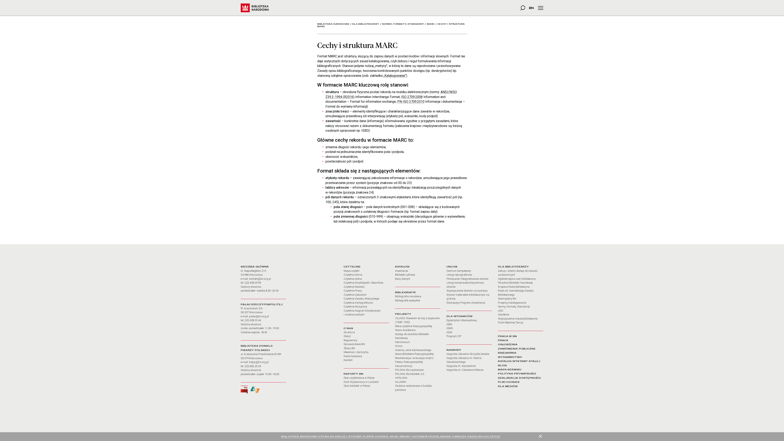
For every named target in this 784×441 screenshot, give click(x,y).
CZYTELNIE (352, 266)
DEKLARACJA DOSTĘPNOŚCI (519, 378)
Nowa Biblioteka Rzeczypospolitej (414, 353)
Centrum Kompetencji (459, 270)
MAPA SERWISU (509, 369)
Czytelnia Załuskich (355, 294)
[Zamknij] (540, 436)
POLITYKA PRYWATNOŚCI (517, 373)
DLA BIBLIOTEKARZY (513, 266)
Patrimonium (402, 342)
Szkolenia (503, 314)
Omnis (399, 345)
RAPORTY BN (353, 373)
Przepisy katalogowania (512, 302)
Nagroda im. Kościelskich (461, 366)
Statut (347, 336)
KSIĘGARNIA (507, 352)
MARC (431, 24)
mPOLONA (401, 377)
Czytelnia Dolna (353, 278)
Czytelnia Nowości (354, 286)
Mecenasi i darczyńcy (356, 352)
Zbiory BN (349, 348)
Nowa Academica (405, 330)
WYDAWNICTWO (510, 357)
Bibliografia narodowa (408, 296)
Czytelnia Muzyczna (355, 306)
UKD (500, 310)
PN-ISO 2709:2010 (410, 102)
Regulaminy (350, 340)
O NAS (348, 328)
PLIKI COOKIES (509, 382)
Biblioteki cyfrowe (405, 274)
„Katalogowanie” (394, 76)
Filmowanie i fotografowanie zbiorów (468, 278)
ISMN (450, 328)
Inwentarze (401, 270)
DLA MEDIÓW (508, 386)
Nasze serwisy (403, 366)
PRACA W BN (507, 336)
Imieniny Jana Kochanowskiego (413, 350)
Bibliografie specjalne (407, 300)
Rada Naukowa (353, 356)
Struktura (349, 332)
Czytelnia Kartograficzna (358, 302)
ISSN (449, 332)
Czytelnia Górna (353, 274)
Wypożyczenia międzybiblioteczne (517, 318)
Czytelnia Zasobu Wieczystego (361, 298)
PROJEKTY (403, 314)
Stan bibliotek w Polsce (357, 385)
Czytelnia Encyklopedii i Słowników (363, 282)
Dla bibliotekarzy (365, 24)
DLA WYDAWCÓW (460, 316)
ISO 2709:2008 (412, 97)
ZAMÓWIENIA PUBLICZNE (517, 348)
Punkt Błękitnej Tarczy (510, 322)
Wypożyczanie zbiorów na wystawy (467, 290)
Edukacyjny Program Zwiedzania (466, 302)
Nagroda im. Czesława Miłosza (465, 369)
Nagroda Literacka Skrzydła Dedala (468, 353)
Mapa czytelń (351, 270)
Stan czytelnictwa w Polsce (359, 377)
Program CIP (454, 336)
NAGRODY (454, 350)
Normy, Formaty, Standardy (403, 24)
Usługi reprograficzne (459, 274)
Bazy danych (402, 278)
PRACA (503, 340)
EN (531, 8)
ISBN (449, 324)
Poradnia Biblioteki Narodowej (515, 282)
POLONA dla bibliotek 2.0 (409, 373)
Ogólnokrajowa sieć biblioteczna (517, 278)
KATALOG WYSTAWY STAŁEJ (519, 361)
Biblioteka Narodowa (333, 24)
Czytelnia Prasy (353, 290)
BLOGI (502, 365)
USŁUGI (452, 266)
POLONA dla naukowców (409, 369)
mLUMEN (400, 381)
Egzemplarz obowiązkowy (462, 320)
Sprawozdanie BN (354, 344)
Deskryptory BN (507, 298)
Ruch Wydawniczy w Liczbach (361, 381)
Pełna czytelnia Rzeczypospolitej (413, 326)
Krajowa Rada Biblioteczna (514, 286)
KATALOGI (402, 266)
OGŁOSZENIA (508, 344)
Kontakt (348, 360)
